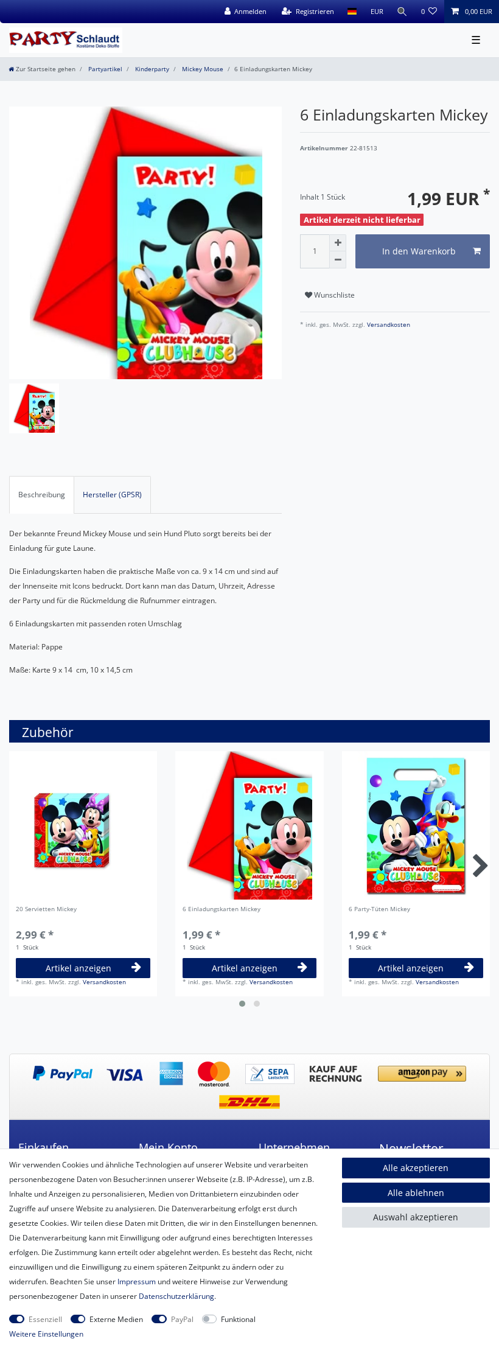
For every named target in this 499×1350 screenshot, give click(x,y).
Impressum (136, 1281)
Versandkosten (387, 325)
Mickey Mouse (201, 69)
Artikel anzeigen (78, 968)
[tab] (41, 495)
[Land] (352, 11)
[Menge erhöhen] (337, 242)
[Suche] (402, 11)
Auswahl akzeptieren (415, 1217)
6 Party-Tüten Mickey (379, 909)
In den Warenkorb (419, 251)
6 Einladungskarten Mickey (221, 909)
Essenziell (45, 1319)
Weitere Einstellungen (46, 1334)
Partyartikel (104, 69)
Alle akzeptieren (415, 1167)
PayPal (182, 1319)
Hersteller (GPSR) (112, 494)
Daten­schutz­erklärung (176, 1296)
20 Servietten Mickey (46, 909)
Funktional (238, 1319)
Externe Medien (116, 1319)
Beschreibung (41, 494)
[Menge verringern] (337, 259)
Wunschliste (333, 295)
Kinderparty (151, 69)
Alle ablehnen (416, 1192)
